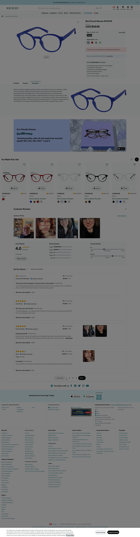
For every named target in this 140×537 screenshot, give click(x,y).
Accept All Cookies (113, 532)
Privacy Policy (70, 535)
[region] (70, 532)
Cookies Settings (100, 532)
